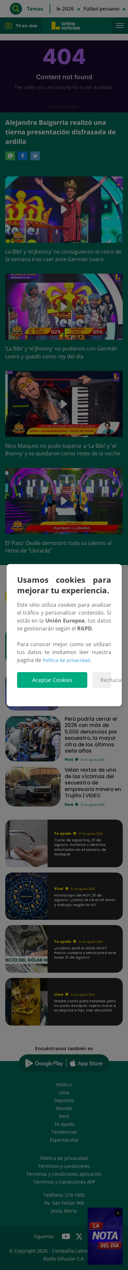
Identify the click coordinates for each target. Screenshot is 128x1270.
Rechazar (105, 680)
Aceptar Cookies (52, 680)
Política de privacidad (66, 660)
